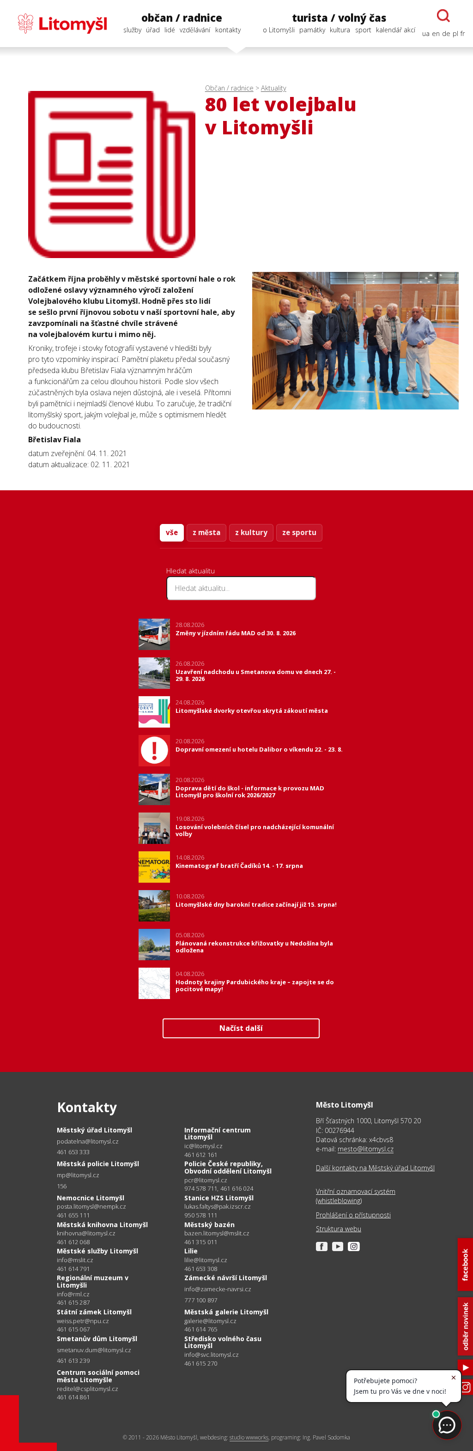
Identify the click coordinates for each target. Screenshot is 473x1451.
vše (172, 532)
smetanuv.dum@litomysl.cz (94, 1350)
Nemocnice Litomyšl (90, 1197)
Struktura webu (338, 1228)
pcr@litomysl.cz (205, 1180)
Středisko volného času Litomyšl (222, 1342)
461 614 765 (200, 1329)
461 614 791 (73, 1268)
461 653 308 (200, 1268)
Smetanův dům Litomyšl (97, 1338)
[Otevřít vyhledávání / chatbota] (443, 15)
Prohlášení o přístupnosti (353, 1214)
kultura (340, 29)
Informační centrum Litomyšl (217, 1134)
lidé (169, 29)
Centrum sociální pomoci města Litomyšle (98, 1376)
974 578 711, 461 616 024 (218, 1188)
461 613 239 (73, 1360)
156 (62, 1186)
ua (426, 33)
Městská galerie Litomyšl (226, 1311)
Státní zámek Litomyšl (94, 1311)
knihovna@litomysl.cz (86, 1233)
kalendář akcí (395, 29)
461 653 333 (73, 1152)
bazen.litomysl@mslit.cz (216, 1233)
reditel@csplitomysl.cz (87, 1388)
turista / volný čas (339, 18)
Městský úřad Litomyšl (94, 1130)
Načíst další (241, 1028)
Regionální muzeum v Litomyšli (92, 1281)
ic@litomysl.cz (203, 1146)
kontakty (228, 29)
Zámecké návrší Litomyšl (225, 1277)
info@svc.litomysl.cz (211, 1354)
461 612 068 (73, 1242)
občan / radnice (181, 18)
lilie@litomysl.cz (205, 1260)
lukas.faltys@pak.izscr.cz (217, 1206)
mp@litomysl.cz (78, 1175)
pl (455, 33)
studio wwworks (249, 1437)
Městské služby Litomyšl (97, 1250)
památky (312, 29)
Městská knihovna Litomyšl (102, 1224)
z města (206, 532)
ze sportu (299, 532)
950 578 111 (200, 1215)
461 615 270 (200, 1363)
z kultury (251, 532)
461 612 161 (200, 1154)
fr (463, 33)
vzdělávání (195, 29)
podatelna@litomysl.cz (88, 1141)
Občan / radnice (229, 88)
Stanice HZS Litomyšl (219, 1197)
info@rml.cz (73, 1294)
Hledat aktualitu (190, 570)
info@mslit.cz (75, 1260)
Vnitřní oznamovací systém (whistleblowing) (355, 1196)
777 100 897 (200, 1300)
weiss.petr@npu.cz (83, 1321)
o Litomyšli (279, 29)
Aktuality (273, 88)
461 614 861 (73, 1397)
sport (363, 29)
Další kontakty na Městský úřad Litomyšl (375, 1167)
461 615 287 (73, 1302)
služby (132, 29)
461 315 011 (200, 1242)
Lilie (191, 1250)
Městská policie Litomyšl (98, 1163)
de (446, 33)
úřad (153, 29)
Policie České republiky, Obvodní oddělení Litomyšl (228, 1167)
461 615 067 (73, 1329)
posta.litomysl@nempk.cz (91, 1206)
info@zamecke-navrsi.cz (217, 1289)
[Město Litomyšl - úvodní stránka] (57, 23)
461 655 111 (73, 1215)
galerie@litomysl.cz (210, 1321)
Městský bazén (209, 1224)
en (436, 33)
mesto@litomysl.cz (366, 1148)
